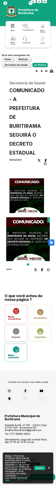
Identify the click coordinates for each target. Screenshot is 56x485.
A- (33, 1)
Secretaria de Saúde (16, 65)
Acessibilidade (5, 3)
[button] (26, 196)
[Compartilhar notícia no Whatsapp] (45, 163)
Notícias (23, 59)
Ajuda (30, 3)
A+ (45, 1)
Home (8, 59)
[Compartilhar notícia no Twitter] (39, 160)
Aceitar (39, 468)
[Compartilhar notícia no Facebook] (46, 160)
